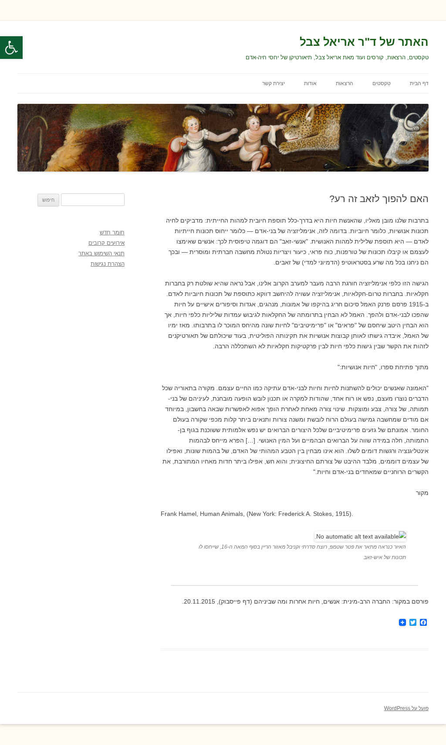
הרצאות (344, 83)
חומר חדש (112, 232)
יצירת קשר (273, 83)
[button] (11, 47)
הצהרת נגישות (108, 264)
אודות (310, 83)
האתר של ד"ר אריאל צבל (364, 41)
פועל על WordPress (406, 708)
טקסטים (381, 83)
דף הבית (419, 83)
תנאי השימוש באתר (101, 253)
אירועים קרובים (106, 243)
